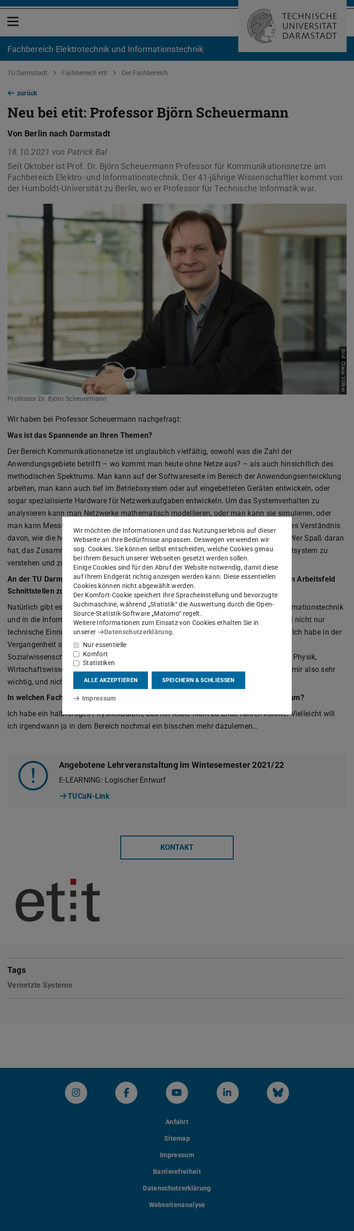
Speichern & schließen (198, 680)
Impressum (99, 698)
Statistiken (99, 662)
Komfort (95, 654)
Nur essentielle (105, 644)
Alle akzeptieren (110, 680)
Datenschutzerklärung (138, 632)
